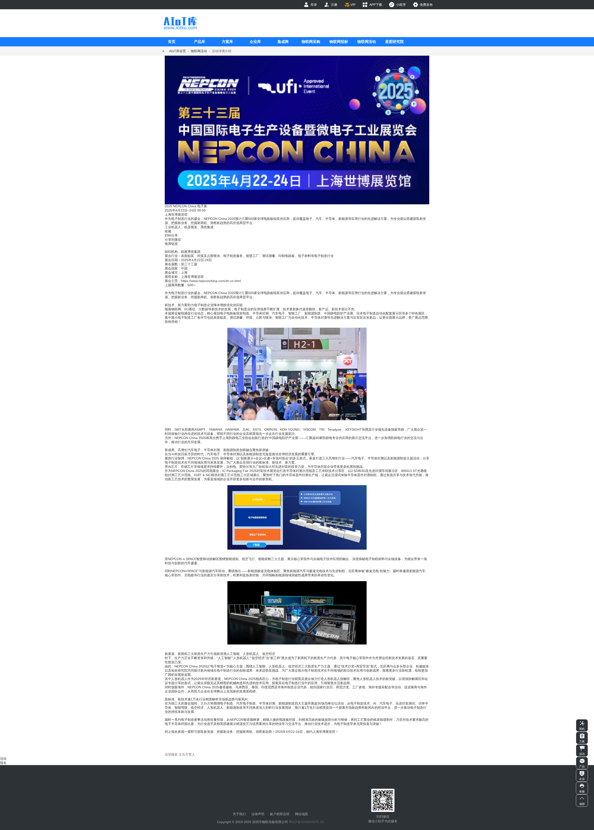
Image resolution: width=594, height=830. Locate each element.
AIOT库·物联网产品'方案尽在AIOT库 (180, 23)
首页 (171, 42)
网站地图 (301, 814)
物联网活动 (366, 42)
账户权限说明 (279, 814)
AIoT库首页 (177, 51)
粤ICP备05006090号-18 (306, 822)
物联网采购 (311, 42)
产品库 (199, 42)
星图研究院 (394, 42)
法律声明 (257, 814)
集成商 (283, 42)
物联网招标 (338, 42)
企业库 (255, 42)
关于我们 (239, 814)
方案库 (227, 42)
